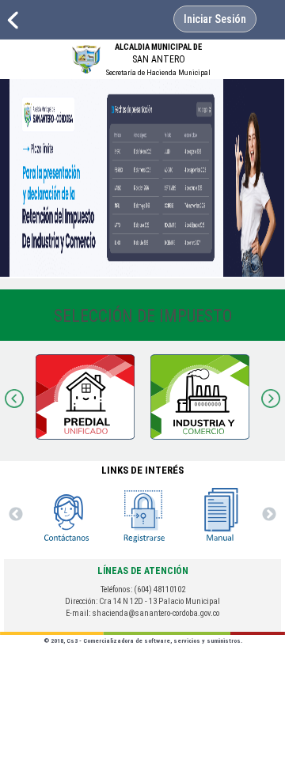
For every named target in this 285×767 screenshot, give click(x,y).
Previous (16, 397)
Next (269, 397)
